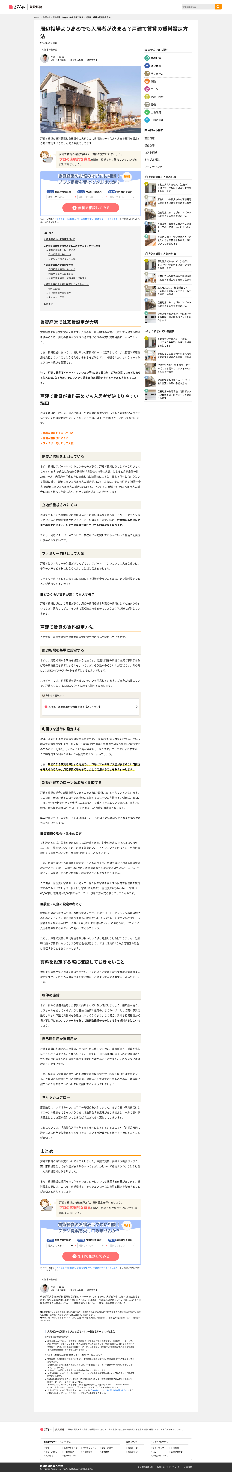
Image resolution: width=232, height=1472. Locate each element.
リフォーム (157, 73)
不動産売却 (157, 120)
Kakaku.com (56, 1469)
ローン (154, 89)
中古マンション (89, 1448)
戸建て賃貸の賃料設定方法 (59, 265)
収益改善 (149, 145)
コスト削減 (150, 152)
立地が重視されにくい (59, 254)
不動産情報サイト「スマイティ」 (58, 1442)
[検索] (218, 6)
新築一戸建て (107, 1448)
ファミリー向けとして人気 (61, 259)
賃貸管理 (156, 66)
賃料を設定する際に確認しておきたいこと (67, 284)
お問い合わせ (177, 1452)
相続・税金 (157, 97)
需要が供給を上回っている (61, 250)
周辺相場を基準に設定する (61, 269)
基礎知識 (156, 58)
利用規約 (175, 1448)
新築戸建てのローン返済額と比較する (67, 278)
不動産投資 (87, 1452)
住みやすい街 (70, 1456)
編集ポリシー (134, 1452)
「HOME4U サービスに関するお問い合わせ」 (110, 1390)
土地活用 (156, 112)
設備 (153, 104)
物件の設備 (54, 289)
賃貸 (47, 1448)
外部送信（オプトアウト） (168, 1467)
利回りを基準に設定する (60, 274)
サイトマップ (158, 1448)
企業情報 (188, 1467)
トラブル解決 (152, 159)
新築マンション (71, 1448)
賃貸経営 (49, 1456)
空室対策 (149, 138)
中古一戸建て (51, 1452)
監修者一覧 (133, 1448)
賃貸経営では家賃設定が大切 (60, 239)
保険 (153, 81)
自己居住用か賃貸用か (59, 293)
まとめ (49, 304)
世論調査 (94, 476)
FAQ (154, 1452)
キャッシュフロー (57, 297)
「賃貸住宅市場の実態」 (99, 471)
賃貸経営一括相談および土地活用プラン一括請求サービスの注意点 (87, 219)
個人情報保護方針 (145, 1467)
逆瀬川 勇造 (57, 57)
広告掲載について (160, 1456)
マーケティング (153, 166)
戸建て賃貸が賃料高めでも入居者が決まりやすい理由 (73, 246)
